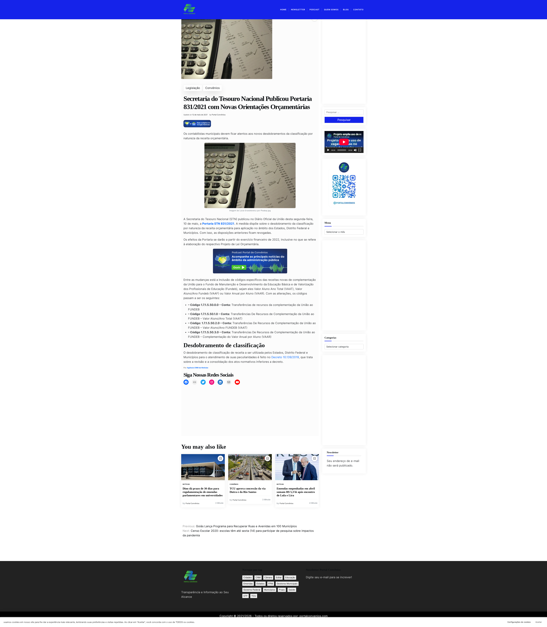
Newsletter (298, 9)
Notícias (186, 484)
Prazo (282, 589)
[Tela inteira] (359, 150)
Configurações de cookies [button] (519, 622)
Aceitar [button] (538, 622)
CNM (258, 577)
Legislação (193, 88)
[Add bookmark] (220, 458)
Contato (358, 9)
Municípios (269, 589)
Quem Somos (331, 9)
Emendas (248, 583)
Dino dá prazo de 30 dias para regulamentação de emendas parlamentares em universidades (203, 492)
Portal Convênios (218, 115)
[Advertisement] (250, 407)
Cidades (247, 577)
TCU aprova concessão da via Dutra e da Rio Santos (248, 490)
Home (283, 9)
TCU (253, 596)
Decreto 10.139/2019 (285, 357)
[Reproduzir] (328, 150)
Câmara (268, 577)
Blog (346, 9)
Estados (261, 583)
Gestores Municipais (287, 583)
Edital (278, 577)
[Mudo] (355, 150)
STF (245, 596)
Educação (290, 577)
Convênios (212, 88)
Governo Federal (251, 589)
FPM (270, 583)
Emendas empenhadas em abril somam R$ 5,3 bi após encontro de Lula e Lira (296, 492)
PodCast (315, 9)
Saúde (292, 589)
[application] (344, 142)
